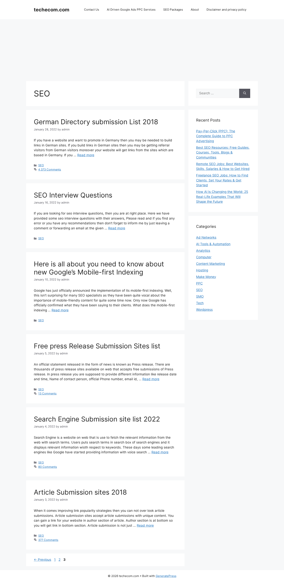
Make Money (206, 277)
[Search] (244, 93)
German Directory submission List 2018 (96, 122)
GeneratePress (166, 576)
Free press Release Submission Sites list (97, 346)
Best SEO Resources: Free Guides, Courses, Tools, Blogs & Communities (223, 152)
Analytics (203, 251)
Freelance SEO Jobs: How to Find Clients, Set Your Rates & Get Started (222, 180)
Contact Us (91, 9)
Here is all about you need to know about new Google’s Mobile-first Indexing (99, 268)
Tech (200, 303)
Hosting (202, 270)
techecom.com (51, 10)
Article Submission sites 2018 (80, 492)
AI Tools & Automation (213, 244)
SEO (41, 165)
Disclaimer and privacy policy (226, 9)
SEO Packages (173, 9)
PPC (199, 283)
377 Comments (48, 539)
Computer (203, 257)
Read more (85, 155)
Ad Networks (206, 237)
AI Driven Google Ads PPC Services (131, 9)
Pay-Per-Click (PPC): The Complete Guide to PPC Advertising (215, 136)
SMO (200, 296)
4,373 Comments (49, 169)
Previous (42, 560)
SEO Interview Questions (73, 195)
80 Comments (47, 466)
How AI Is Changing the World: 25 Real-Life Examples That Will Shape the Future (222, 197)
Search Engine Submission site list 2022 (97, 419)
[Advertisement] (142, 48)
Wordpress (204, 310)
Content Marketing (210, 264)
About (195, 9)
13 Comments (47, 393)
